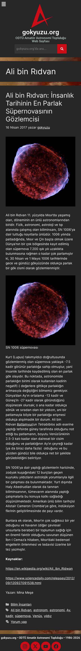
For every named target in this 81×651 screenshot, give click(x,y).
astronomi (57, 610)
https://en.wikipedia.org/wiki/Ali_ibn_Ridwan (39, 568)
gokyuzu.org (40, 32)
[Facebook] (56, 646)
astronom (40, 610)
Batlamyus (25, 424)
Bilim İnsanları (21, 604)
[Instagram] (25, 646)
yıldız (48, 616)
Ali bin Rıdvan (21, 610)
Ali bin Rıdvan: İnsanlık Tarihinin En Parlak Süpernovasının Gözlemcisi (40, 107)
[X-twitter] (35, 646)
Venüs (37, 616)
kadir (9, 616)
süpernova (23, 616)
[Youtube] (45, 646)
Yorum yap (19, 622)
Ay (68, 610)
